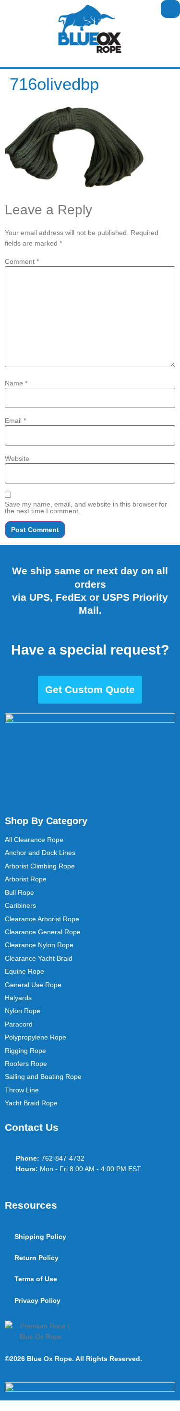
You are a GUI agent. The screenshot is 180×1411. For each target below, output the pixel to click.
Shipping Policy (40, 1236)
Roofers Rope (26, 1063)
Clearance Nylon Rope (39, 945)
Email (15, 420)
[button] (7, 8)
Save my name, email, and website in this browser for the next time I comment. (86, 507)
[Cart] (170, 9)
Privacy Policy (37, 1300)
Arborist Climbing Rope (40, 866)
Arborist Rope (26, 879)
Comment (22, 261)
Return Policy (36, 1258)
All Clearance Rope (34, 839)
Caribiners (20, 905)
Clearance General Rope (43, 932)
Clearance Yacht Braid (38, 958)
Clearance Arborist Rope (42, 919)
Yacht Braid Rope (31, 1103)
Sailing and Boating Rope (43, 1076)
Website (17, 458)
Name (16, 383)
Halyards (18, 998)
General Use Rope (33, 985)
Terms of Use (35, 1279)
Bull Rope (19, 892)
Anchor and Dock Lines (40, 852)
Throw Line (22, 1090)
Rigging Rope (25, 1050)
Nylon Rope (22, 1011)
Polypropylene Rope (35, 1037)
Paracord (19, 1024)
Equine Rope (24, 971)
